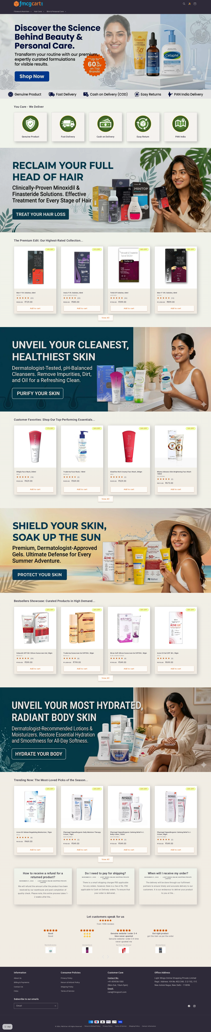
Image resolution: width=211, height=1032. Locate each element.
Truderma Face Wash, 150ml (74, 472)
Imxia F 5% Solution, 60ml (73, 293)
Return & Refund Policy (70, 982)
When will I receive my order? (168, 873)
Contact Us (18, 987)
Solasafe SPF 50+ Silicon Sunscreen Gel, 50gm (34, 653)
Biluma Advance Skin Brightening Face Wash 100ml (174, 473)
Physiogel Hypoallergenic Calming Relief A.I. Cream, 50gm (174, 833)
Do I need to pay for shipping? (105, 873)
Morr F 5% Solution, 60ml (25, 293)
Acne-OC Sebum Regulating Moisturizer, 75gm (34, 832)
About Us (17, 978)
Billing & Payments (21, 982)
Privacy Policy (66, 978)
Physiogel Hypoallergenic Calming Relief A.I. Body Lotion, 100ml (127, 833)
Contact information (149, 1026)
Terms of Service (67, 991)
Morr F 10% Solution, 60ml (167, 293)
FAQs (16, 991)
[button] (22, 11)
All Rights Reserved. (75, 1026)
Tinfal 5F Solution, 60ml (119, 293)
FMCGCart (64, 1026)
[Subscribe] (55, 1006)
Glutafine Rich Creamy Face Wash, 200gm (126, 472)
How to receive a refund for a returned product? (43, 875)
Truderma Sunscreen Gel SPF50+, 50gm (78, 653)
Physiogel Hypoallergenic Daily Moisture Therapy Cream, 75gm (82, 833)
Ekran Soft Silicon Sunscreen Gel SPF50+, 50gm (128, 653)
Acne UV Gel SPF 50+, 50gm (168, 653)
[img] (105, 920)
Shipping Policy (67, 987)
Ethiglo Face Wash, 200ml (26, 472)
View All (105, 318)
